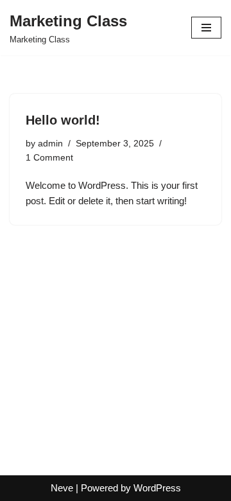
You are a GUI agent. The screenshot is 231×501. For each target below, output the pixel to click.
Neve (62, 487)
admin (50, 143)
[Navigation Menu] (206, 28)
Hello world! (63, 120)
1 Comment (49, 158)
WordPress (157, 487)
